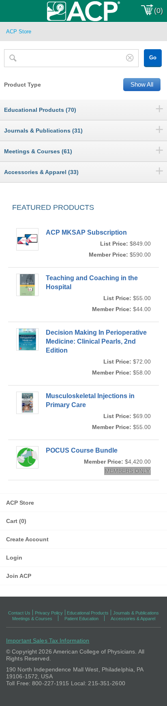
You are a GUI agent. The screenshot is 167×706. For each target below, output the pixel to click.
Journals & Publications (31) (43, 130)
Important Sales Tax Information (47, 640)
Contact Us (19, 612)
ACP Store (20, 502)
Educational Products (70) (40, 110)
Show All (142, 84)
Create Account (27, 539)
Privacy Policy (49, 612)
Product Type (22, 84)
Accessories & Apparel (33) (41, 172)
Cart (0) (16, 521)
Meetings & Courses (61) (38, 151)
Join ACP (18, 576)
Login (14, 557)
